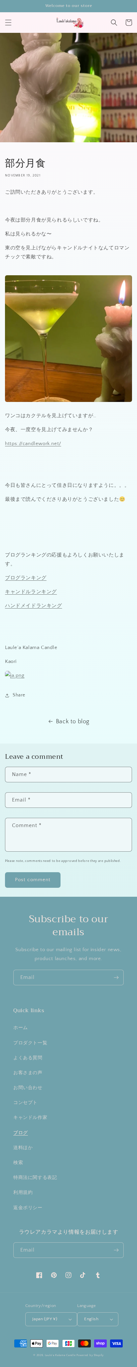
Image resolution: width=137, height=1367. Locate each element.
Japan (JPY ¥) (44, 1319)
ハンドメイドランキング (33, 606)
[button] (8, 22)
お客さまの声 (28, 1072)
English (91, 1319)
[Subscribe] (116, 977)
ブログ (20, 1133)
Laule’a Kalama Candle (60, 1355)
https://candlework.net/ (33, 443)
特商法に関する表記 (35, 1177)
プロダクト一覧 (30, 1043)
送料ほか (23, 1147)
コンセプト (25, 1102)
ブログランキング (26, 578)
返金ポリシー (28, 1207)
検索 (18, 1162)
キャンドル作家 (30, 1117)
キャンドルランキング (31, 592)
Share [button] (19, 695)
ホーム (20, 1027)
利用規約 (23, 1192)
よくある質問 (28, 1058)
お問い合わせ (28, 1087)
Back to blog (72, 721)
